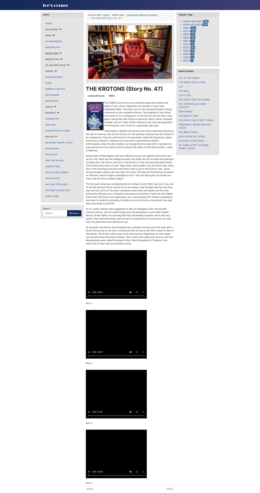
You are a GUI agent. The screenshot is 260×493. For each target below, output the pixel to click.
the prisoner (52, 148)
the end (49, 136)
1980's (186, 37)
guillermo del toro (55, 88)
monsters (50, 112)
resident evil (52, 118)
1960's (112, 96)
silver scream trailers (57, 172)
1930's (186, 57)
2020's (186, 47)
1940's (186, 53)
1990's (186, 34)
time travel (51, 154)
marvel (49, 106)
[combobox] (55, 213)
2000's (186, 27)
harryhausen (52, 94)
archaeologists (53, 41)
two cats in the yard (56, 184)
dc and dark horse (55, 65)
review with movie (96, 96)
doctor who (51, 53)
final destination (54, 77)
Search (46, 208)
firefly (48, 82)
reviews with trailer (192, 21)
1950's (186, 50)
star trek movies (54, 160)
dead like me (52, 47)
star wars (50, 124)
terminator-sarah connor (59, 142)
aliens (48, 35)
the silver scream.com (57, 190)
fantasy (49, 71)
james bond (51, 100)
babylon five (52, 59)
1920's (186, 60)
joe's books (51, 29)
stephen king (52, 166)
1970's (186, 44)
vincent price (52, 178)
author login (52, 196)
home (48, 23)
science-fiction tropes (57, 130)
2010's (186, 31)
